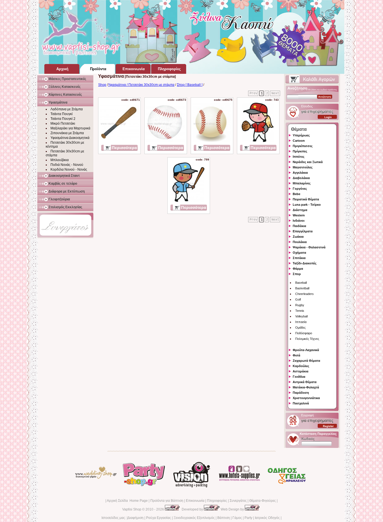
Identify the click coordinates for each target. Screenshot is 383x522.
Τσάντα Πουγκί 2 (62, 119)
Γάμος (237, 518)
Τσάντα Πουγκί (61, 114)
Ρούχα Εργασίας (158, 518)
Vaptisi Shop (131, 509)
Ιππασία (300, 322)
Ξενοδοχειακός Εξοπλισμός (194, 518)
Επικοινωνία (195, 501)
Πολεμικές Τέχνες (307, 338)
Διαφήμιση (136, 518)
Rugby (299, 305)
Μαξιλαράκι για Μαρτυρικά (70, 128)
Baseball (301, 282)
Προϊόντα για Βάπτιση (166, 501)
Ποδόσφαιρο (303, 333)
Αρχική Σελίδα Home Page (127, 501)
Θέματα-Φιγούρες (262, 501)
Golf (298, 299)
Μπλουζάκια (59, 160)
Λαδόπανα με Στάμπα (66, 109)
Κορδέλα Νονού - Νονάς (68, 169)
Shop (102, 85)
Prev (253, 93)
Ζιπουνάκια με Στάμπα (67, 133)
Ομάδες (300, 327)
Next (275, 93)
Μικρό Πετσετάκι (62, 123)
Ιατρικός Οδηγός (267, 518)
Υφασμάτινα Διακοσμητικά (69, 138)
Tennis (299, 310)
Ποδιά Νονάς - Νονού (66, 165)
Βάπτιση (223, 518)
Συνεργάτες (238, 501)
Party (248, 518)
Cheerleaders (304, 294)
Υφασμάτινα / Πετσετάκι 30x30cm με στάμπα (141, 85)
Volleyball (301, 316)
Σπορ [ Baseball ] (189, 85)
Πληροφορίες (217, 501)
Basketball (302, 288)
